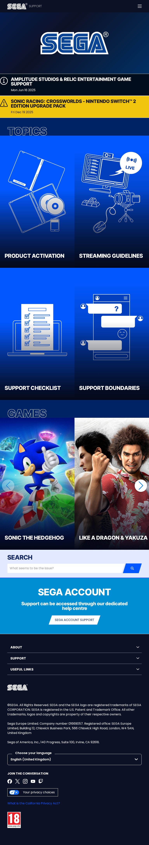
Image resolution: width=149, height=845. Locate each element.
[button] (141, 485)
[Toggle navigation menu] (139, 6)
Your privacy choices (39, 792)
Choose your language (33, 753)
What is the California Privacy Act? (33, 803)
